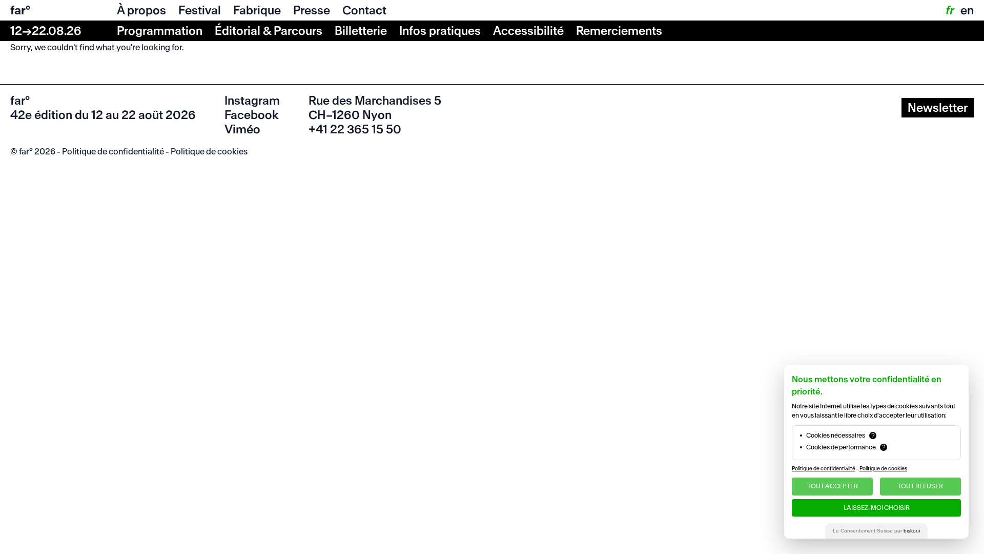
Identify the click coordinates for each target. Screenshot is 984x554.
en (967, 10)
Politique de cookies (209, 151)
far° (20, 10)
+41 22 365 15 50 (355, 129)
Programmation (159, 31)
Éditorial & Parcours (268, 31)
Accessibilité (528, 31)
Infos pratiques (440, 31)
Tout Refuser (920, 486)
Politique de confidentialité (113, 151)
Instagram (252, 100)
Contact (364, 10)
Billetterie (361, 31)
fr (949, 10)
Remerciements (619, 31)
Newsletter (938, 108)
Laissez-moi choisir (877, 507)
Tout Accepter (832, 486)
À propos (141, 10)
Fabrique (257, 10)
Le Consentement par (876, 530)
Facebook (251, 115)
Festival (199, 10)
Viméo (242, 129)
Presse (311, 10)
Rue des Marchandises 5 (375, 100)
